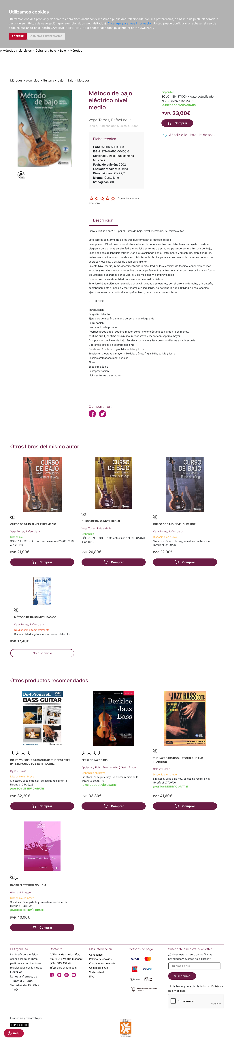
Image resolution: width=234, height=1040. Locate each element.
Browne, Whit (111, 767)
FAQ (91, 976)
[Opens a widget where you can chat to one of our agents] (14, 1033)
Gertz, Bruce (128, 767)
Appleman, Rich (91, 767)
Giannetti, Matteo (20, 892)
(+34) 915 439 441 (61, 963)
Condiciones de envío (102, 963)
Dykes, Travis (18, 771)
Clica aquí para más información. (130, 23)
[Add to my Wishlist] (165, 135)
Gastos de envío (98, 967)
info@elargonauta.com (63, 967)
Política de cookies (100, 959)
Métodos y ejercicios (17, 50)
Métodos (76, 50)
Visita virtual (96, 972)
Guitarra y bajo (45, 50)
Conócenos (96, 954)
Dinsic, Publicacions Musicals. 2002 (113, 126)
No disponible (42, 653)
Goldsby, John (161, 769)
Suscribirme (182, 976)
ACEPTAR (18, 36)
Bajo (63, 50)
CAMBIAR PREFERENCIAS (46, 36)
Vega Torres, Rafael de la (25, 531)
